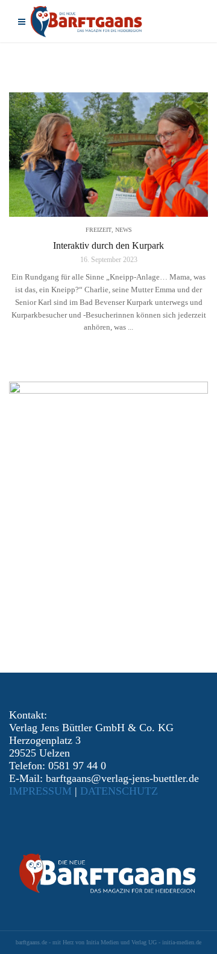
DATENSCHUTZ (119, 791)
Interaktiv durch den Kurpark (108, 245)
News (123, 229)
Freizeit (99, 229)
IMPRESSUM (40, 791)
